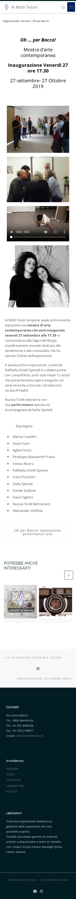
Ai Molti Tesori (27, 880)
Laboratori (15, 786)
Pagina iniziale (11, 21)
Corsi (10, 774)
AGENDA (12, 768)
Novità (11, 791)
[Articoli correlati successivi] (68, 575)
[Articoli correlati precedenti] (59, 575)
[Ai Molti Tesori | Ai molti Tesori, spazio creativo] (6, 6)
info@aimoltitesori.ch (30, 736)
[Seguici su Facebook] (35, 890)
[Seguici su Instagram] (41, 890)
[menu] (71, 7)
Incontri (25, 21)
